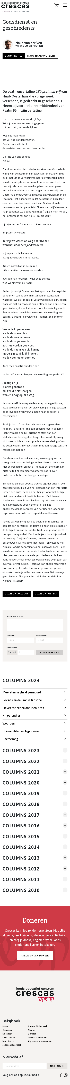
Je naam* (11, 635)
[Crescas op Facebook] (61, 1074)
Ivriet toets (8, 1041)
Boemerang (10, 739)
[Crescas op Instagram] (65, 1074)
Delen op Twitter (46, 593)
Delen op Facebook (16, 593)
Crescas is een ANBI (37, 1037)
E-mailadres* (41, 635)
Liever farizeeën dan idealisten (23, 708)
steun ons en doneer (35, 955)
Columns (6, 11)
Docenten (7, 1033)
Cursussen (7, 1030)
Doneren (32, 1033)
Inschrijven (57, 1066)
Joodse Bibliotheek (12, 1045)
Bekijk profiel (13, 56)
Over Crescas (9, 1037)
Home (5, 1026)
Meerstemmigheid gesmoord (22, 692)
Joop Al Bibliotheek (37, 1026)
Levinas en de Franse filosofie (22, 700)
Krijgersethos (12, 715)
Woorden (9, 723)
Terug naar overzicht (41, 56)
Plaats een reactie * (15, 617)
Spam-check (12, 647)
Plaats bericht (49, 652)
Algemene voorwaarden (39, 1041)
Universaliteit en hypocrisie (21, 731)
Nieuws (31, 1030)
